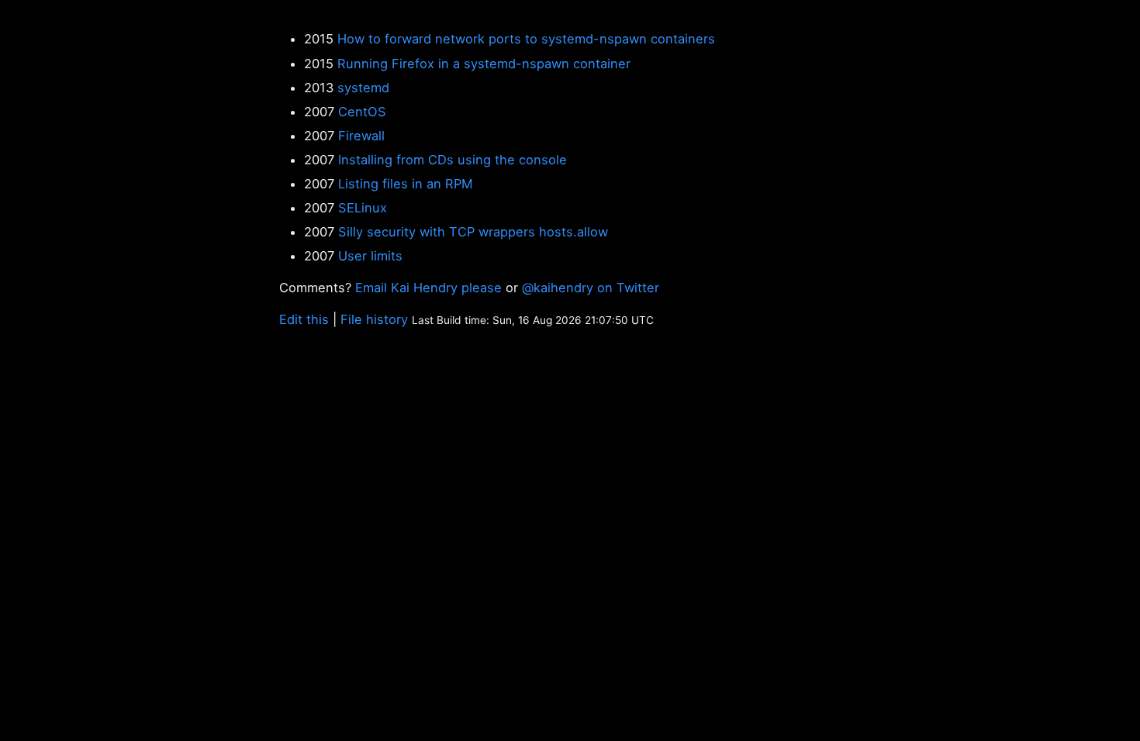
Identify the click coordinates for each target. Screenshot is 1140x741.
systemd (363, 87)
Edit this (304, 319)
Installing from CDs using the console (452, 159)
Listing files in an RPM (405, 183)
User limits (370, 256)
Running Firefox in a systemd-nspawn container (483, 63)
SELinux (362, 207)
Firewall (361, 135)
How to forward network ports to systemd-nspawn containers (526, 39)
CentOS (362, 111)
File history (374, 319)
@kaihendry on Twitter (590, 287)
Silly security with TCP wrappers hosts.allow (473, 232)
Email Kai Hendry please (428, 287)
